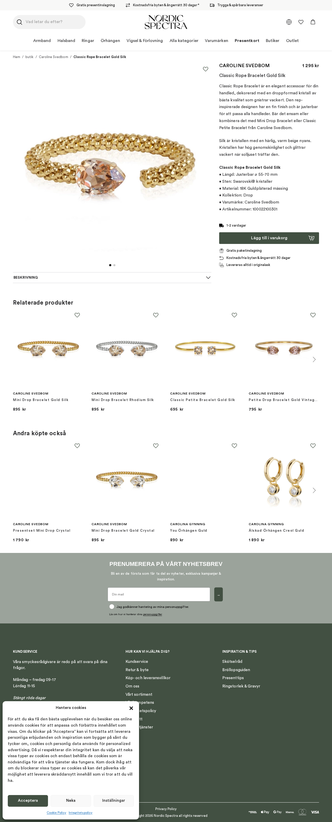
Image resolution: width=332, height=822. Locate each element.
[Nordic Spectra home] (166, 22)
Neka (70, 801)
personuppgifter (152, 614)
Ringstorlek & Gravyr (241, 686)
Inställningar (113, 801)
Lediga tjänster (139, 727)
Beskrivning (25, 277)
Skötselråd (232, 661)
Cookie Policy (56, 812)
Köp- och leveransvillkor (148, 678)
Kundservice (137, 661)
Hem (16, 57)
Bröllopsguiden (236, 670)
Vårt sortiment (139, 694)
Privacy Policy (166, 809)
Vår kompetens (140, 702)
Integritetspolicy (80, 812)
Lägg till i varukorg (269, 238)
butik (29, 57)
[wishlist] (301, 22)
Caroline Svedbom (53, 57)
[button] (131, 708)
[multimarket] (289, 22)
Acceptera (28, 801)
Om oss (132, 686)
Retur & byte (137, 670)
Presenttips (233, 678)
